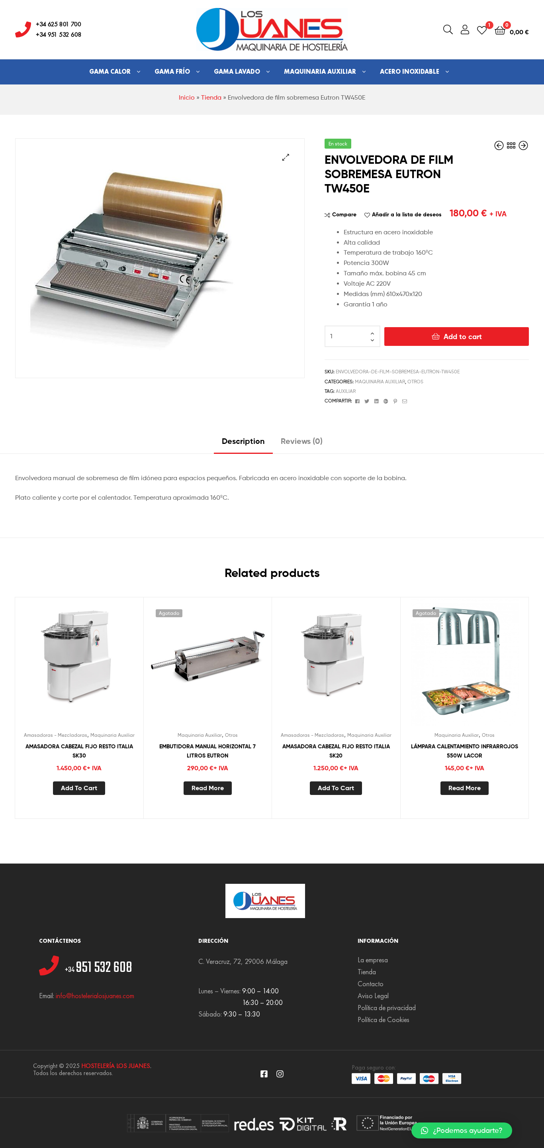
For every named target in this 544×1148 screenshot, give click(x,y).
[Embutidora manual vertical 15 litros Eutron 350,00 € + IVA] (499, 145)
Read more (208, 788)
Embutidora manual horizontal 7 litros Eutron (207, 751)
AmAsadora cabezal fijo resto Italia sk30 (79, 751)
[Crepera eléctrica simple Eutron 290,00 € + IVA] (523, 145)
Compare (344, 214)
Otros (415, 382)
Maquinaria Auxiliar (320, 71)
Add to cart (463, 336)
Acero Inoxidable (409, 71)
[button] (461, 1130)
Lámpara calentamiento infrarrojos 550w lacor (464, 751)
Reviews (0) (302, 441)
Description (243, 441)
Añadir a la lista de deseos (407, 214)
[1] (482, 29)
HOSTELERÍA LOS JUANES (115, 1066)
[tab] (243, 444)
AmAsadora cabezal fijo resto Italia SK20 (336, 751)
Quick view (98, 668)
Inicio (187, 97)
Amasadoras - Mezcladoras (55, 735)
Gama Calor (110, 71)
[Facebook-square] (264, 1074)
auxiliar (346, 391)
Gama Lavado (237, 71)
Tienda (211, 97)
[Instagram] (280, 1074)
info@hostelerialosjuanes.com (95, 995)
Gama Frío (172, 71)
